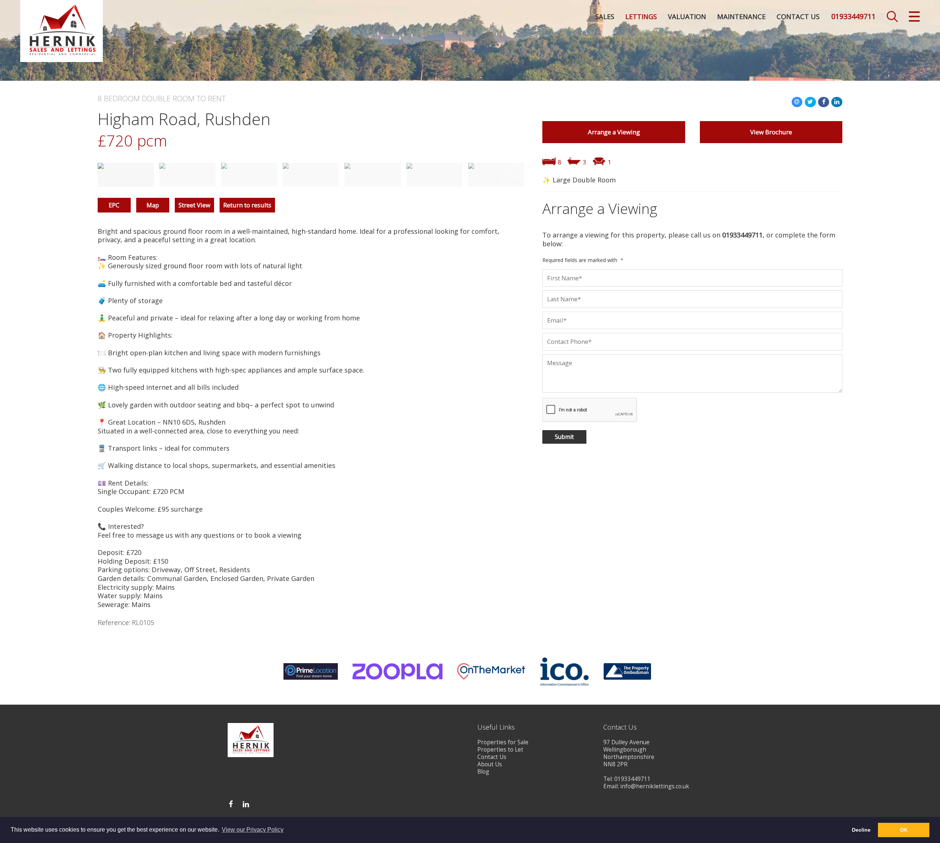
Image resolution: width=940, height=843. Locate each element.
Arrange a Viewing (614, 132)
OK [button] (904, 830)
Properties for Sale (502, 742)
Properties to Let (500, 749)
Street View (194, 205)
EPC (114, 205)
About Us (489, 764)
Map (153, 205)
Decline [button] (861, 830)
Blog (483, 771)
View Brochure (771, 132)
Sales (604, 16)
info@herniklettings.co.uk (654, 786)
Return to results (247, 205)
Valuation (687, 16)
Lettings (641, 16)
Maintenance (741, 16)
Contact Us (798, 16)
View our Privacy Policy (252, 829)
